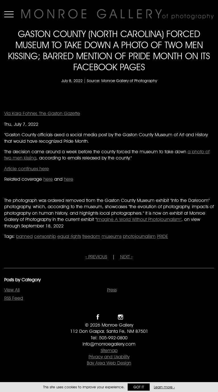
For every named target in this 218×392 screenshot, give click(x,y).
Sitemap (109, 350)
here (48, 179)
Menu (9, 14)
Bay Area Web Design (109, 363)
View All (12, 290)
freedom (91, 236)
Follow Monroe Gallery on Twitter (109, 317)
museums (111, 236)
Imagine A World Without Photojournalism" (139, 219)
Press (112, 290)
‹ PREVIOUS (96, 256)
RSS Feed (13, 298)
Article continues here (26, 168)
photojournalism (139, 236)
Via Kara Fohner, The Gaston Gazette (42, 113)
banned (24, 236)
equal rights (69, 236)
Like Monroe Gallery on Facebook (98, 317)
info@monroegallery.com (109, 344)
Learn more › (164, 387)
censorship (45, 236)
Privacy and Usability (109, 356)
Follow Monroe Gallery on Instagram (120, 317)
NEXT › (126, 256)
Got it (138, 387)
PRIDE (162, 236)
